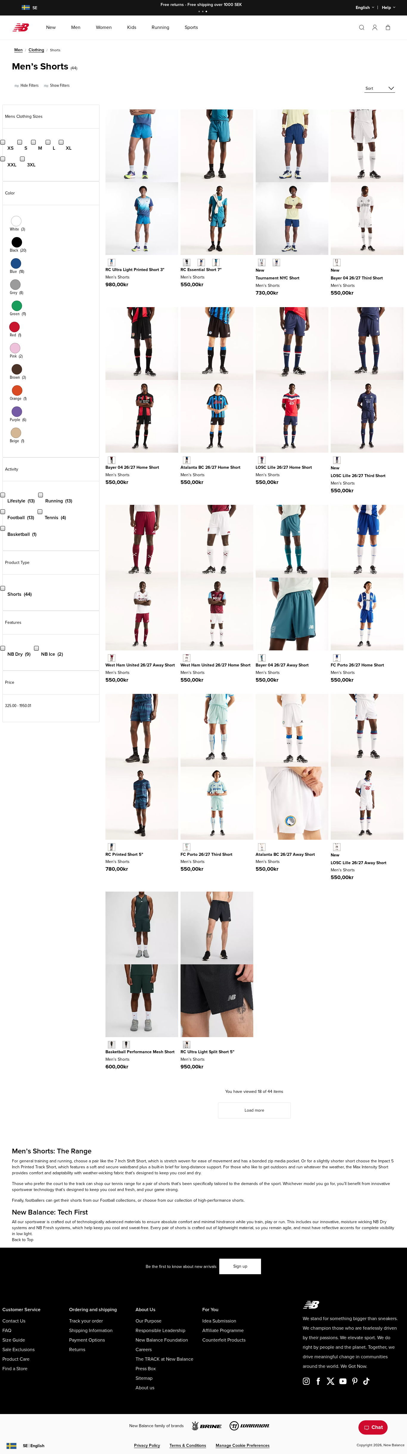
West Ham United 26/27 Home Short (216, 665)
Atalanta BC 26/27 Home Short (210, 467)
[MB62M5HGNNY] (276, 262)
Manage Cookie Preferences (243, 1445)
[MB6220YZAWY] (111, 658)
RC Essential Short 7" (201, 269)
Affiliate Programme (223, 1331)
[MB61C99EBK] (187, 262)
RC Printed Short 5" (124, 854)
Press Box (146, 1369)
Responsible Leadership (160, 1331)
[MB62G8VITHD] (337, 460)
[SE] (22, 8)
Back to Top (22, 1239)
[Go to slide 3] (207, 12)
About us (145, 1388)
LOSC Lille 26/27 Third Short (358, 475)
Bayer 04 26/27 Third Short (357, 278)
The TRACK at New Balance (164, 1359)
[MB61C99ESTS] (216, 262)
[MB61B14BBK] (126, 1045)
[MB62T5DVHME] (337, 658)
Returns (77, 1350)
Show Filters (59, 85)
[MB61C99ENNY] (201, 262)
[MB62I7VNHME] (187, 460)
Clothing (36, 49)
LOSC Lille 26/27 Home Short (284, 467)
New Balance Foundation (162, 1340)
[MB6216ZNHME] (187, 658)
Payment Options (87, 1340)
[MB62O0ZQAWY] (337, 847)
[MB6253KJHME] (262, 460)
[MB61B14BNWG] (111, 1045)
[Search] (361, 27)
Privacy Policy (147, 1445)
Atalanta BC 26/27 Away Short (285, 854)
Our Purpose (148, 1321)
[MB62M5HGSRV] (262, 262)
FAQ (6, 1331)
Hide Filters (29, 85)
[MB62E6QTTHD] (187, 847)
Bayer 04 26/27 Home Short (132, 467)
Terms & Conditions (188, 1445)
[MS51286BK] (187, 1045)
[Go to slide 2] (203, 12)
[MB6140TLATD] (111, 262)
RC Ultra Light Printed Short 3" (134, 269)
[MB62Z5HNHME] (111, 460)
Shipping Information (91, 1331)
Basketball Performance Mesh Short (140, 1051)
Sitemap (144, 1378)
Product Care (15, 1359)
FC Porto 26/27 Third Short (206, 854)
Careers (144, 1350)
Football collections (118, 1200)
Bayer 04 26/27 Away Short (282, 665)
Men (18, 49)
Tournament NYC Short (277, 278)
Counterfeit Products (224, 1340)
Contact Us (13, 1321)
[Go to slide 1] (200, 12)
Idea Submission (219, 1321)
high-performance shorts (220, 1200)
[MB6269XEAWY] (262, 847)
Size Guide (13, 1340)
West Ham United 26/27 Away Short (140, 665)
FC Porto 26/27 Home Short (357, 665)
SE (33, 1445)
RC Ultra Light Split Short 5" (207, 1051)
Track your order (86, 1321)
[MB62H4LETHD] (337, 262)
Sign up (240, 1266)
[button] (375, 27)
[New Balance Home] (23, 27)
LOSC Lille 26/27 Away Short (358, 862)
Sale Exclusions (18, 1350)
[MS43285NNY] (111, 847)
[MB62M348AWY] (262, 658)
